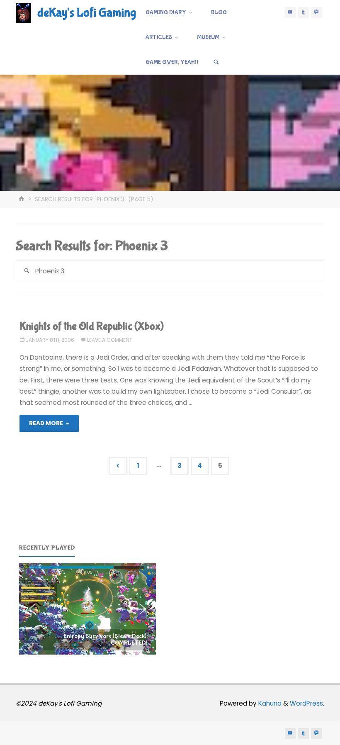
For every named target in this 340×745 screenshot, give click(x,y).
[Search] (216, 62)
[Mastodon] (316, 12)
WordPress (306, 703)
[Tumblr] (303, 12)
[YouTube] (290, 12)
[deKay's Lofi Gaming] (23, 12)
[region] (87, 609)
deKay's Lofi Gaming (86, 12)
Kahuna (269, 703)
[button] (87, 609)
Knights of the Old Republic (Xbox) (91, 326)
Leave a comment (109, 339)
